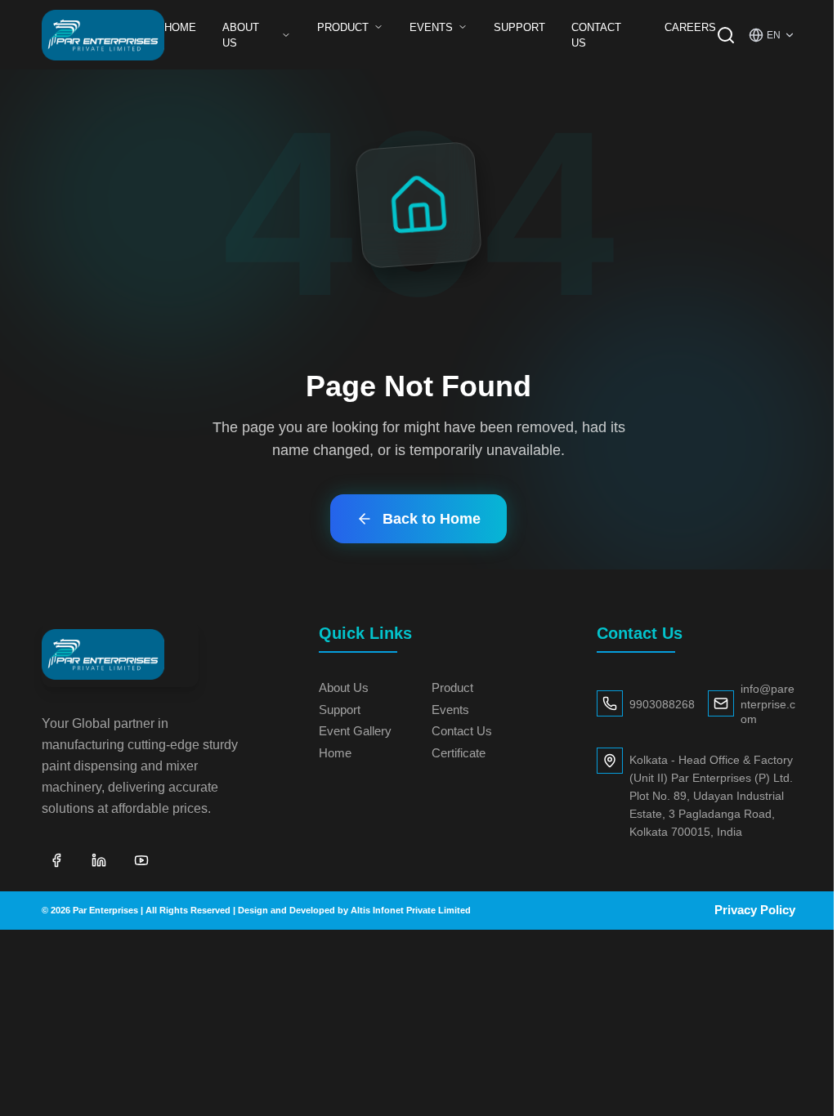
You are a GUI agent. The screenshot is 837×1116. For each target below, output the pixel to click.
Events (431, 27)
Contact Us (596, 35)
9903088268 (662, 705)
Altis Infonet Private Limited (411, 910)
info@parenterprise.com (768, 704)
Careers (690, 27)
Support (519, 27)
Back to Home (432, 519)
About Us (240, 35)
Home (180, 27)
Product (343, 27)
